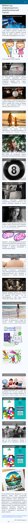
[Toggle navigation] (25, 2)
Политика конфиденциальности (9, 515)
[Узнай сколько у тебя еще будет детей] (11, 356)
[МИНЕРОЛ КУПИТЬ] (12, 336)
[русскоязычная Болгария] (13, 480)
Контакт (15, 516)
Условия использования (21, 515)
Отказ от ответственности (7, 516)
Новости (20, 516)
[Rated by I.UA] (11, 522)
